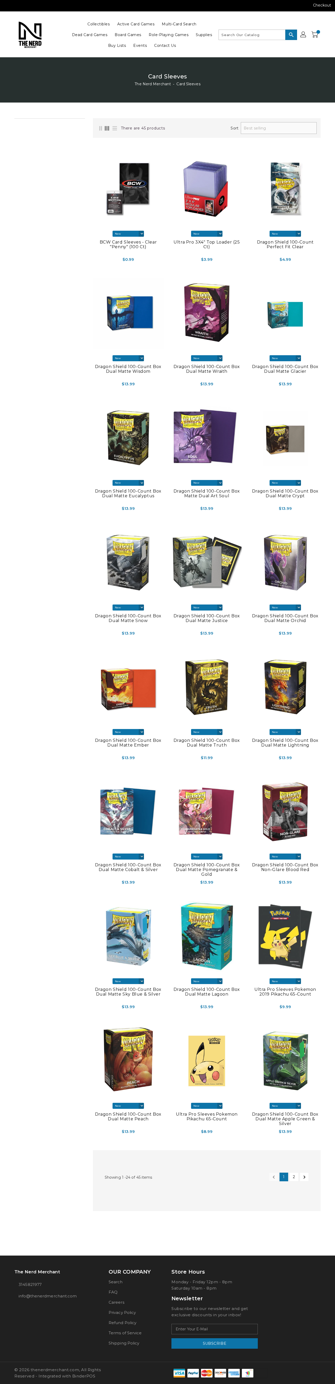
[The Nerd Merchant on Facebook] (8, 5)
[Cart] (315, 35)
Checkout (322, 5)
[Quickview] (104, 261)
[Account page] (303, 35)
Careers (116, 1302)
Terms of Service (125, 1332)
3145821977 (30, 1284)
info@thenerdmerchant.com (48, 1295)
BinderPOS (84, 1376)
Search (116, 1281)
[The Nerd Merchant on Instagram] (18, 5)
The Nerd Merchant (153, 84)
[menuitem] (98, 24)
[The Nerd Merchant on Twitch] (48, 5)
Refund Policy (122, 1322)
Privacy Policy (122, 1312)
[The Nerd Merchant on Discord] (38, 5)
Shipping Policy (124, 1343)
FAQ (113, 1292)
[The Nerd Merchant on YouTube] (28, 5)
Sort (234, 128)
